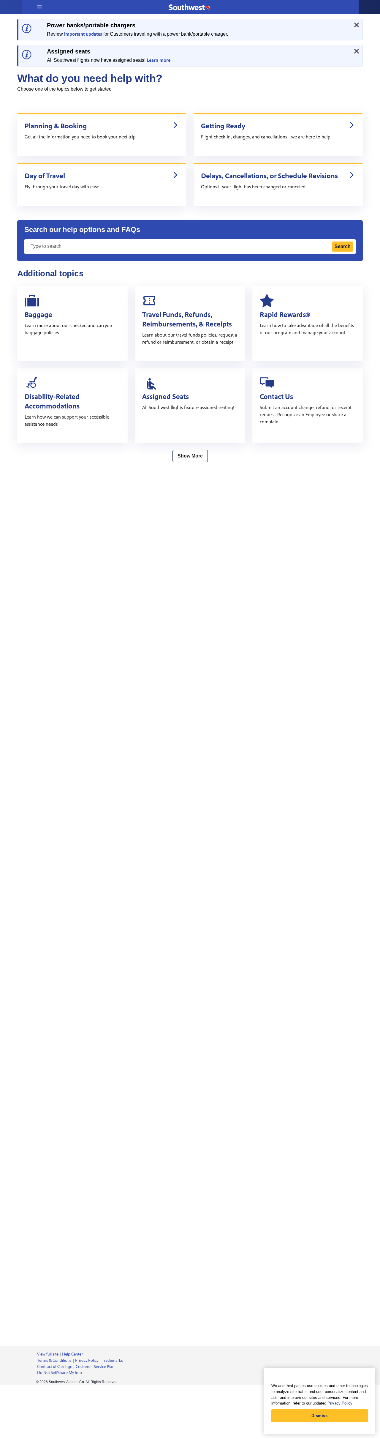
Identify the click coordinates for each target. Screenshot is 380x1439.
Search (343, 246)
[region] (319, 1401)
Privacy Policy (339, 1403)
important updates (83, 34)
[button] (39, 7)
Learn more (158, 60)
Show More (190, 455)
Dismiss (319, 1415)
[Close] (356, 25)
